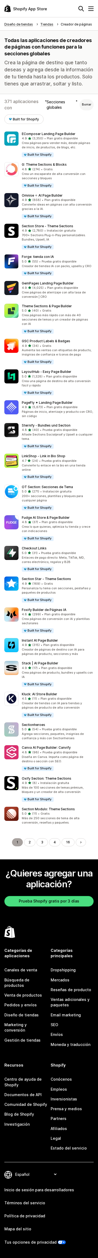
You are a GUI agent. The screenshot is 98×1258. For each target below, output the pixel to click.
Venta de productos (23, 995)
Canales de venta (20, 970)
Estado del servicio (69, 1148)
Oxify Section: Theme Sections (46, 778)
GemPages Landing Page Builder (48, 283)
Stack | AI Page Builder (40, 663)
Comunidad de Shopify (25, 1104)
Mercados (60, 980)
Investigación (17, 1124)
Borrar (86, 104)
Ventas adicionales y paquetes (70, 1002)
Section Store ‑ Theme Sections (47, 226)
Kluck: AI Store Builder (39, 694)
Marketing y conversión (15, 1027)
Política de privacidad (24, 1216)
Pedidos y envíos (20, 1005)
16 (68, 842)
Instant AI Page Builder (40, 640)
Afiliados (59, 1128)
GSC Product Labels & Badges (46, 341)
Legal (56, 1138)
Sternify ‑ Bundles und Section (46, 425)
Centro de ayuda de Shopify (23, 1082)
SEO (54, 1024)
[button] (49, 145)
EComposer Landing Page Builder (48, 134)
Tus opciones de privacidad (30, 1242)
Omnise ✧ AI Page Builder (42, 195)
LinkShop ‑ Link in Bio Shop (43, 456)
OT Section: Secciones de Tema (47, 487)
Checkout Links (34, 548)
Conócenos (61, 1079)
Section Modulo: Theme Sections (48, 809)
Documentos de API (23, 1094)
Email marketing (66, 1015)
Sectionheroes (33, 725)
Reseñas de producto (71, 989)
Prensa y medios (66, 1108)
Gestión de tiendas (22, 1040)
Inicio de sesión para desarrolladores (39, 1189)
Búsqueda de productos (16, 983)
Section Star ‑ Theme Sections (46, 579)
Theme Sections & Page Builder (47, 306)
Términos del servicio (24, 1203)
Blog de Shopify (19, 1114)
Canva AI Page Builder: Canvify (46, 747)
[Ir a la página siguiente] (81, 842)
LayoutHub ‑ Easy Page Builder (46, 372)
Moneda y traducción (70, 1044)
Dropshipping (63, 970)
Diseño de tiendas (21, 1015)
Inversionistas (64, 1099)
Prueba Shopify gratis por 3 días (49, 901)
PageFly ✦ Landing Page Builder (47, 403)
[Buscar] (81, 8)
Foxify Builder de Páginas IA (44, 610)
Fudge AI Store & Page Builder (46, 518)
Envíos (57, 1034)
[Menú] (91, 8)
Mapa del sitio (17, 1229)
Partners (58, 1118)
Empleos (59, 1089)
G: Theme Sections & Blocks (44, 164)
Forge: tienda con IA (38, 257)
